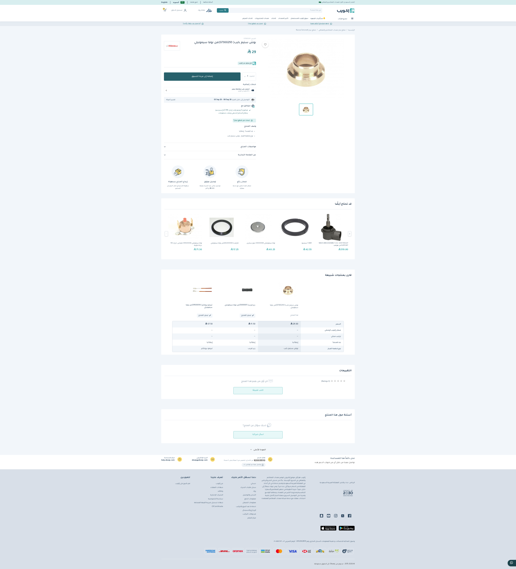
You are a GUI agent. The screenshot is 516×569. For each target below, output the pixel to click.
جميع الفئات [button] (343, 19)
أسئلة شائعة (208, 2)
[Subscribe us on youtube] (330, 516)
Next (349, 233)
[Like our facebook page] (351, 516)
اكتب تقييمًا (258, 390)
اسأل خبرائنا (258, 435)
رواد (254, 491)
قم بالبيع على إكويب (182, 484)
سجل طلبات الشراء (248, 488)
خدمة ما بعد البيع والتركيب (246, 507)
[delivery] (210, 171)
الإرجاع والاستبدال (249, 510)
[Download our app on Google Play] (347, 529)
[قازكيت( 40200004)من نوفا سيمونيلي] (221, 234)
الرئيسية (351, 30)
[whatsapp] (512, 563)
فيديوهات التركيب (249, 514)
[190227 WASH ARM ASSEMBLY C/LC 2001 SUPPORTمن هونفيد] (331, 234)
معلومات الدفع (250, 499)
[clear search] (229, 10)
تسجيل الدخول (176, 10)
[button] (178, 2)
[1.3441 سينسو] (294, 234)
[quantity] (249, 77)
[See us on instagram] (337, 516)
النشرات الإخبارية (216, 495)
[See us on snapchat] (323, 516)
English (164, 2)
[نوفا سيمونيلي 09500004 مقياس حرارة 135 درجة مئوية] (185, 234)
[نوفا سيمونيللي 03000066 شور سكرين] (258, 234)
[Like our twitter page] (344, 516)
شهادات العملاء (217, 488)
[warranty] (242, 171)
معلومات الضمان (249, 503)
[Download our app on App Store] (328, 529)
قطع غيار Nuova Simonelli (306, 30)
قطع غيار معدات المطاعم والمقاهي (332, 30)
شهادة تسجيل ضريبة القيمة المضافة (208, 503)
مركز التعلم (252, 518)
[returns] (178, 171)
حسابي (253, 484)
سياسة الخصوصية (215, 499)
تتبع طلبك (194, 2)
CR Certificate (217, 507)
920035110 (259, 460)
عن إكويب (219, 484)
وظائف (220, 491)
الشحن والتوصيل (249, 495)
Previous (166, 233)
